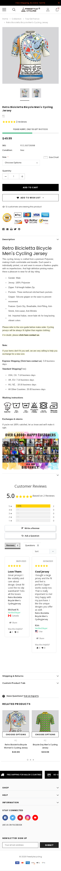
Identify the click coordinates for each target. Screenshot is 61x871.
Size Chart (54, 157)
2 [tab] (30, 759)
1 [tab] (27, 759)
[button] (11, 632)
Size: (4, 157)
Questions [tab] (30, 545)
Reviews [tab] (10, 545)
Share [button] (14, 622)
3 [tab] (33, 759)
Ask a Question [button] (32, 535)
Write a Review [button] (32, 528)
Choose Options (16, 734)
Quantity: (7, 170)
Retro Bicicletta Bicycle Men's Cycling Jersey (15, 600)
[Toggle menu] (4, 9)
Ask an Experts (31, 696)
